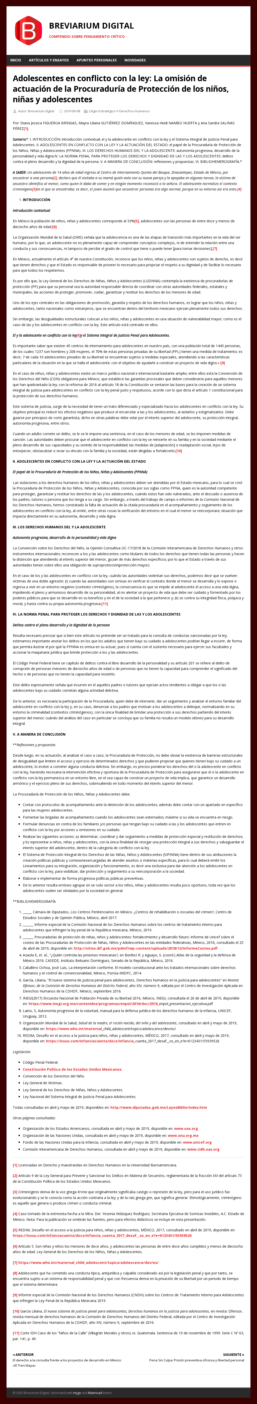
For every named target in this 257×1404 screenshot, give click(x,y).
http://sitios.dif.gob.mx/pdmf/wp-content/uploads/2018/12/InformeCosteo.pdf (146, 948)
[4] (15, 1213)
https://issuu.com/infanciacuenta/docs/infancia (90, 1041)
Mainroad (95, 1393)
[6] (54, 226)
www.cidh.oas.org (203, 1149)
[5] (136, 221)
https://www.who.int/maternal (74, 1028)
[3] (15, 1191)
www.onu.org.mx (183, 1135)
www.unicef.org (197, 1142)
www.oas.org (186, 1128)
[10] (178, 450)
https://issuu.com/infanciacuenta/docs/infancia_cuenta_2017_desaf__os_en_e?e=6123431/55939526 (102, 1235)
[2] (15, 1175)
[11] (104, 603)
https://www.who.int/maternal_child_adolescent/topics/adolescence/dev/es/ (88, 1262)
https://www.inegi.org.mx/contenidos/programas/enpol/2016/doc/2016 (93, 1003)
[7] (215, 248)
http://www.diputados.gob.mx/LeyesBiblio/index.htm (158, 1107)
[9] (222, 362)
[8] (15, 1273)
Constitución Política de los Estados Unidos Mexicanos (72, 1069)
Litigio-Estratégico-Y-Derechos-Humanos (119, 111)
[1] (26, 128)
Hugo (77, 1393)
